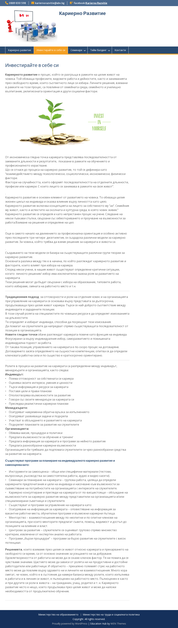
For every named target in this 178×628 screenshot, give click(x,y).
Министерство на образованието (58, 615)
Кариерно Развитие (82, 13)
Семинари (76, 50)
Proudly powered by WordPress (69, 623)
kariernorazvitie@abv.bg (49, 3)
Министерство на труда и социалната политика (111, 615)
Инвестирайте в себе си (51, 50)
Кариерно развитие (19, 50)
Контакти (120, 50)
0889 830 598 (17, 3)
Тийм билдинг (98, 50)
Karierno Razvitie (96, 3)
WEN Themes (118, 623)
